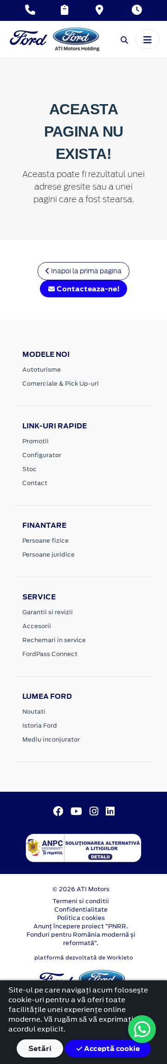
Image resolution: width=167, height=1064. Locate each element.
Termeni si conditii (80, 901)
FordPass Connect (49, 654)
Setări (39, 1048)
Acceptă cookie (111, 1048)
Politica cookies (81, 917)
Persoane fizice (45, 540)
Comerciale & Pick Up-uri (60, 383)
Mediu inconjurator (51, 739)
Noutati (33, 711)
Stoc (29, 469)
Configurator (41, 455)
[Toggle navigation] (147, 39)
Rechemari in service (54, 640)
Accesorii (36, 626)
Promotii (35, 441)
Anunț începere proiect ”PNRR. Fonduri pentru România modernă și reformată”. (80, 934)
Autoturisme (41, 369)
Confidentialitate (81, 909)
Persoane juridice (48, 554)
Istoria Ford (39, 725)
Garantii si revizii (47, 612)
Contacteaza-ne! (87, 289)
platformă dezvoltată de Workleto (83, 957)
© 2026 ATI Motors (80, 889)
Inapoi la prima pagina (86, 271)
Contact (34, 483)
